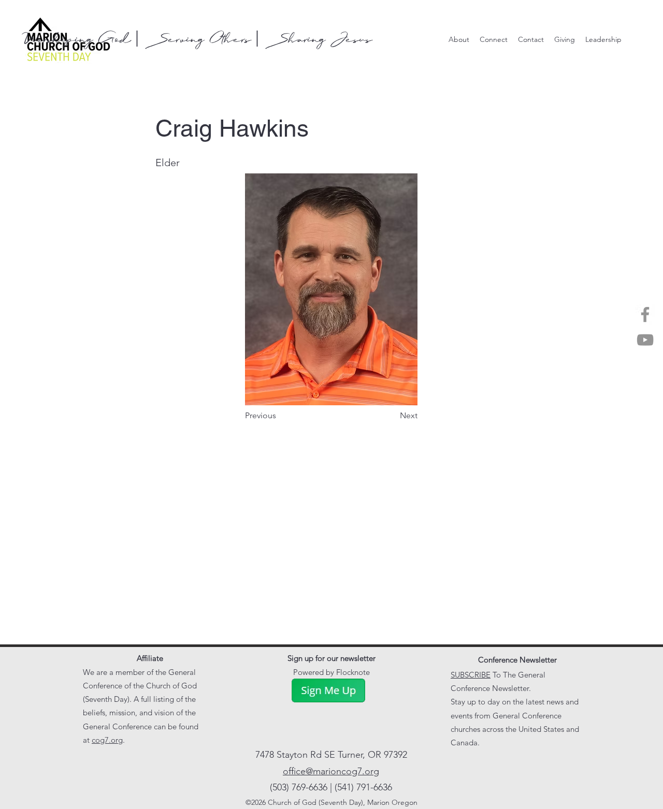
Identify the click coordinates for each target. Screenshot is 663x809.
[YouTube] (645, 340)
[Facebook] (645, 314)
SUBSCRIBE (471, 675)
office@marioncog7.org (331, 771)
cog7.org (107, 740)
